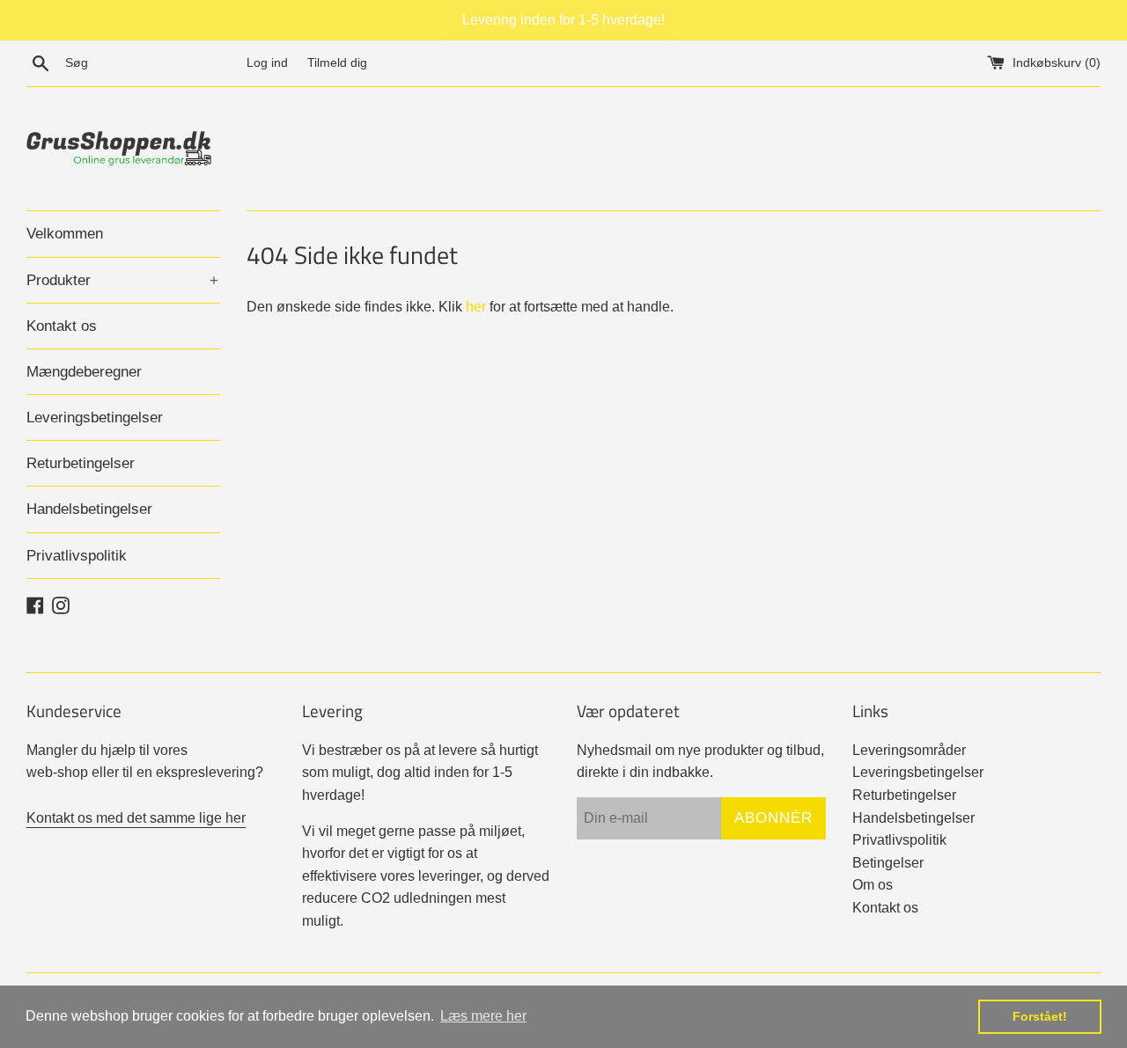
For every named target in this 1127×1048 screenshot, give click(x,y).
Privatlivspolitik (76, 555)
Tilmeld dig (337, 62)
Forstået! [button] (1040, 1016)
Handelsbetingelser (89, 509)
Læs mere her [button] (483, 1015)
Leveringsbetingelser (94, 417)
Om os (872, 884)
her (476, 306)
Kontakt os (61, 326)
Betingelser (888, 862)
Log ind (267, 62)
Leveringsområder (909, 750)
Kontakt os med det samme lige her (136, 817)
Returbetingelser (80, 463)
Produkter (122, 280)
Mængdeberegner (84, 371)
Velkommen (64, 233)
